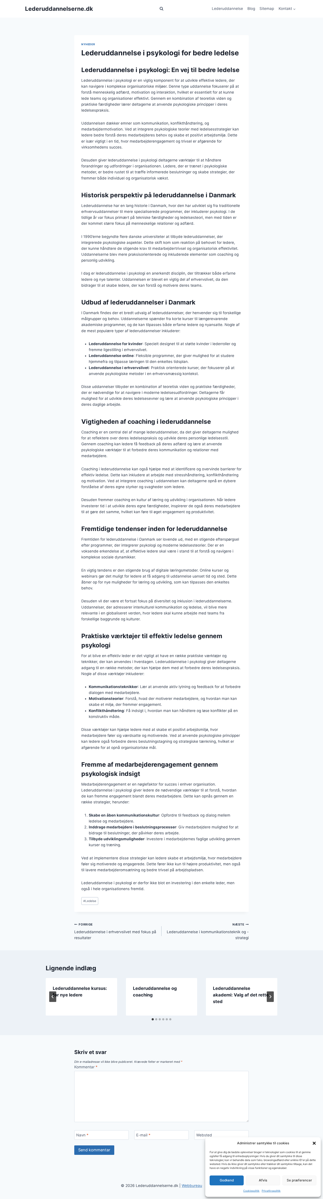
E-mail (143, 1135)
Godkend (227, 1180)
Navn (82, 1135)
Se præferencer (299, 1180)
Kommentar (86, 1067)
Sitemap (266, 8)
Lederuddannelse (227, 8)
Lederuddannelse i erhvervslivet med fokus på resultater (115, 931)
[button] (314, 1143)
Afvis (263, 1180)
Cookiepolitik (251, 1190)
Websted (204, 1135)
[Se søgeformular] (161, 9)
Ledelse (89, 901)
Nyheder (88, 44)
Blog (251, 8)
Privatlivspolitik (271, 1190)
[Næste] (270, 996)
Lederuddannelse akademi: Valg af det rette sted (241, 995)
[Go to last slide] (52, 996)
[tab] (153, 1019)
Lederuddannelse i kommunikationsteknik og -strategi (208, 931)
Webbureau (192, 1185)
